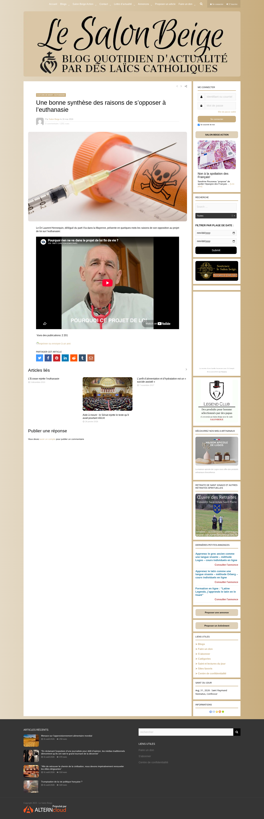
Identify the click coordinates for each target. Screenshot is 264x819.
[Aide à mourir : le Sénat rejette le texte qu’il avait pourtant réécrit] (108, 410)
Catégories (204, 658)
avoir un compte (47, 439)
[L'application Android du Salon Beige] (223, 712)
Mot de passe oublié (227, 112)
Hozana (224, 372)
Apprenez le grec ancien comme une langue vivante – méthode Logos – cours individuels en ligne (216, 557)
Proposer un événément (216, 625)
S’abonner (204, 654)
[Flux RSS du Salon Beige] (220, 712)
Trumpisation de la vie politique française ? (61, 781)
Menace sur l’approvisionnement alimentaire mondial (66, 735)
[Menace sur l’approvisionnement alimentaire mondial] (31, 745)
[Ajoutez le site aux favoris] (217, 712)
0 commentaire (51, 123)
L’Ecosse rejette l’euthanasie (43, 378)
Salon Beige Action (83, 4)
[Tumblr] (82, 357)
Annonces (143, 4)
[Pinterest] (56, 357)
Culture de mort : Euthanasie (51, 95)
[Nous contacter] (214, 712)
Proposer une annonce (217, 612)
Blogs (63, 4)
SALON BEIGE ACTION (217, 134)
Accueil (53, 4)
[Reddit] (73, 357)
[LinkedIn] (65, 357)
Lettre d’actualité (123, 4)
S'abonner (145, 756)
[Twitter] (39, 357)
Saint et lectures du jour (212, 663)
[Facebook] (48, 357)
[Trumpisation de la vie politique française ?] (31, 791)
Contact (103, 4)
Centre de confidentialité (212, 673)
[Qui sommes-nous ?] (210, 712)
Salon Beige (54, 119)
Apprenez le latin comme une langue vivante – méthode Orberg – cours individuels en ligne (216, 574)
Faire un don (205, 649)
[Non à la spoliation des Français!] (217, 168)
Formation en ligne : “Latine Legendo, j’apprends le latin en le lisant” (215, 591)
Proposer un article (165, 4)
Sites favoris (205, 668)
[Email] (90, 357)
